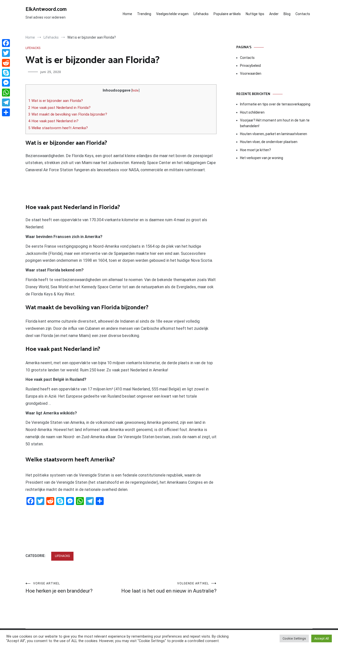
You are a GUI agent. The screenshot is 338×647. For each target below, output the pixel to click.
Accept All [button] (321, 638)
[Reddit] (6, 63)
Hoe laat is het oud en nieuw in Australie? (169, 588)
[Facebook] (6, 43)
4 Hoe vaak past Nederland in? (53, 121)
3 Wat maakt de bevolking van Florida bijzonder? (67, 114)
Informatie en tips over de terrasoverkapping (275, 104)
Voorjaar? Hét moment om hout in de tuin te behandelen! (275, 123)
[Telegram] (6, 102)
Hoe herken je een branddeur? (59, 588)
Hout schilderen (252, 112)
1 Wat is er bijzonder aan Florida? (55, 100)
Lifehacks (201, 14)
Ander (274, 14)
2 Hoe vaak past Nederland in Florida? (59, 107)
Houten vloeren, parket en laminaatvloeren (273, 134)
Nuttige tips (255, 14)
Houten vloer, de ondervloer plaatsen (268, 142)
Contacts (302, 14)
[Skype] (6, 73)
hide (135, 90)
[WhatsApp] (6, 92)
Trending (144, 14)
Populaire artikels (227, 14)
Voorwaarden (250, 73)
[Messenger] (6, 83)
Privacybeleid (250, 66)
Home (127, 14)
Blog (287, 14)
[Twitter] (6, 53)
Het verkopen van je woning (261, 158)
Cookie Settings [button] (294, 638)
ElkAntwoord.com (46, 9)
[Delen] (6, 112)
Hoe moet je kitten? (256, 150)
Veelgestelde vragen (172, 14)
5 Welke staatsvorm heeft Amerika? (58, 128)
